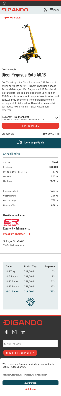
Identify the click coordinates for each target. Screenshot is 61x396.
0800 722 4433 (21, 3)
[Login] (45, 9)
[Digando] (15, 10)
